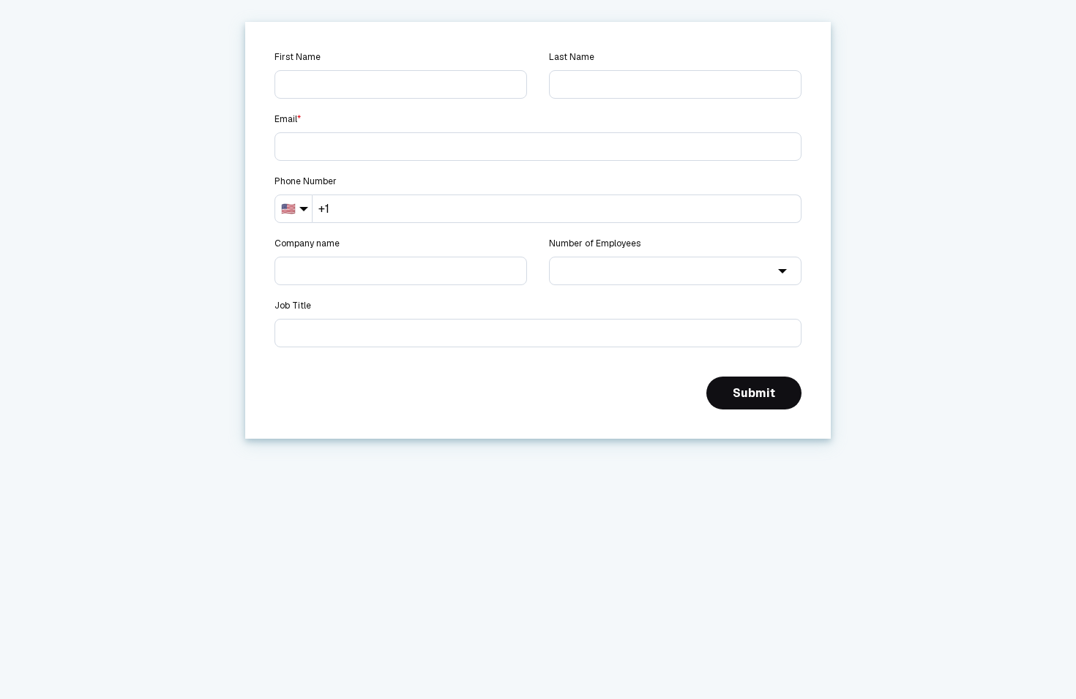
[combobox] (675, 271)
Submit (754, 393)
